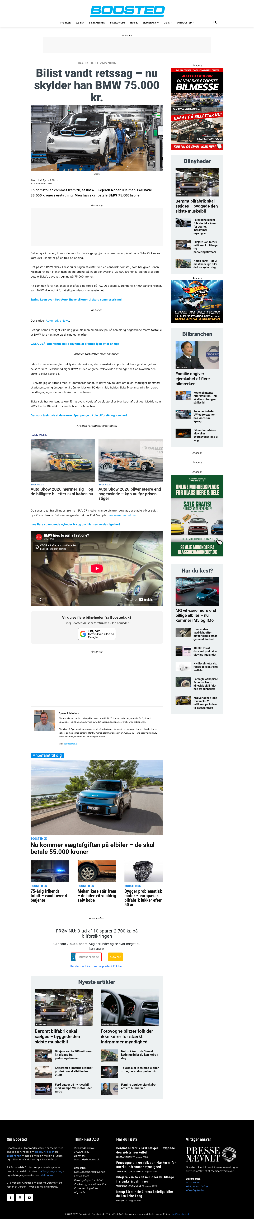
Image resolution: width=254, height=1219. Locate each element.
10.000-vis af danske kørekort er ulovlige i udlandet (205, 651)
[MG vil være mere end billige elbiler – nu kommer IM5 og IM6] (197, 591)
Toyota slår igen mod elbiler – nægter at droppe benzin (140, 1069)
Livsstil (120, 1200)
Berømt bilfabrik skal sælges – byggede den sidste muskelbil (57, 1036)
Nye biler (180, 604)
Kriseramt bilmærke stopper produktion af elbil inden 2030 (73, 1071)
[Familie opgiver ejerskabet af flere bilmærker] (109, 1089)
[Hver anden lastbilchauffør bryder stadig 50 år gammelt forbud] (183, 632)
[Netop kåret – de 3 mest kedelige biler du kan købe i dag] (109, 1055)
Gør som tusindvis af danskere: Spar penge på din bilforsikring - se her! (79, 415)
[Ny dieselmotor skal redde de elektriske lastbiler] (183, 666)
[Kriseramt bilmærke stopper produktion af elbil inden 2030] (43, 1072)
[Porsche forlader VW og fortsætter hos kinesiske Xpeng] (183, 414)
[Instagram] (20, 1197)
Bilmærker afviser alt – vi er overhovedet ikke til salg (206, 435)
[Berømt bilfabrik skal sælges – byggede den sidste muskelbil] (64, 1007)
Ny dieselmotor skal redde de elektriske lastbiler (206, 667)
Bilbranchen (41, 1024)
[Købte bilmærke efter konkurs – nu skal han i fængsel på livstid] (183, 395)
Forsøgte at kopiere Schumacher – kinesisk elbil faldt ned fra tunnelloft (206, 684)
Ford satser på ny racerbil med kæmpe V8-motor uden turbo (73, 1088)
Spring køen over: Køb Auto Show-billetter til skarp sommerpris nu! (76, 299)
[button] (215, 22)
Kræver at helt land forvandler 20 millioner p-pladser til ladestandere (205, 703)
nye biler (49, 1151)
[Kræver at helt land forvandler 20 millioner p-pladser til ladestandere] (183, 700)
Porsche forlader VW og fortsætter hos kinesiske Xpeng (204, 416)
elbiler (38, 1151)
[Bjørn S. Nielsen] (44, 728)
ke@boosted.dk (181, 1214)
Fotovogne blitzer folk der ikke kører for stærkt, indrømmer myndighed (127, 1036)
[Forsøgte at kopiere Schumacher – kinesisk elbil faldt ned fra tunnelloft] (183, 682)
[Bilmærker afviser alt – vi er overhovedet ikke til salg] (183, 433)
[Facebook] (10, 1197)
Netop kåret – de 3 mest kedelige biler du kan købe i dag (139, 1054)
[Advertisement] (127, 45)
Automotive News (57, 320)
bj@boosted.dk (71, 743)
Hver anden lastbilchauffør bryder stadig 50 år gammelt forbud (205, 634)
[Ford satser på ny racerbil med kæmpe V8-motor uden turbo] (43, 1089)
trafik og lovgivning (50, 1171)
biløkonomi (47, 1175)
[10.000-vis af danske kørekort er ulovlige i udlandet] (183, 651)
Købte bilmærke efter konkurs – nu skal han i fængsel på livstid (205, 397)
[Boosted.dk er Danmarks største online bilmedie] (127, 11)
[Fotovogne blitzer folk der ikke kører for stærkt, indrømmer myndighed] (130, 1007)
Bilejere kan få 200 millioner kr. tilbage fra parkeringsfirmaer (145, 1179)
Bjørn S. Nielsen (51, 180)
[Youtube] (29, 1197)
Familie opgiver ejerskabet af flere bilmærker (138, 1086)
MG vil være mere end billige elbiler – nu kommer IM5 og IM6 (196, 615)
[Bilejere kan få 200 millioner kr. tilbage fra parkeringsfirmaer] (43, 1055)
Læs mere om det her (122, 515)
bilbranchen (14, 1155)
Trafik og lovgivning (96, 63)
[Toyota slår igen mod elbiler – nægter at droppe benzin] (109, 1072)
